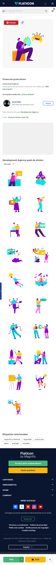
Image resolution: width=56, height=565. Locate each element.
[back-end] (15, 178)
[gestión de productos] (15, 255)
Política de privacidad (38, 525)
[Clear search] (40, 11)
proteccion (39, 439)
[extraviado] (15, 204)
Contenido (8, 480)
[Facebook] (15, 507)
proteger (15, 443)
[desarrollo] (41, 255)
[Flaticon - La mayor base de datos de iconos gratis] (24, 3)
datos (6, 443)
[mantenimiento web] (15, 407)
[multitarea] (15, 306)
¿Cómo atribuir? (27, 94)
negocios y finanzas (12, 439)
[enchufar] (15, 331)
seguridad (27, 439)
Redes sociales (28, 501)
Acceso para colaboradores (28, 463)
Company (7, 495)
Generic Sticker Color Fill (18, 117)
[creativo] (15, 229)
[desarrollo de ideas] (15, 280)
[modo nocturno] (41, 306)
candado (26, 443)
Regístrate (28, 519)
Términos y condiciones (18, 525)
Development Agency (29, 112)
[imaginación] (41, 280)
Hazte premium (28, 470)
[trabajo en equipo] (41, 356)
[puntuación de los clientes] (41, 229)
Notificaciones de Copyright (37, 528)
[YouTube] (40, 507)
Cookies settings (29, 530)
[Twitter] (22, 507)
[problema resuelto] (41, 331)
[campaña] (41, 204)
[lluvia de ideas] (41, 178)
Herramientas (10, 485)
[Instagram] (34, 507)
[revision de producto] (15, 356)
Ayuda (5, 490)
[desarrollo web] (15, 382)
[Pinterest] (28, 507)
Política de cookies (16, 528)
